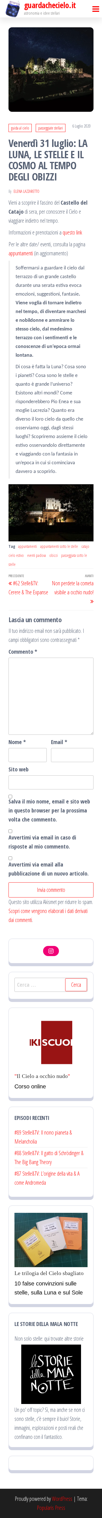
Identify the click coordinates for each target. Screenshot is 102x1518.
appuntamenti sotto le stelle (59, 546)
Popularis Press (51, 1508)
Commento (22, 651)
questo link (72, 232)
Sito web (18, 769)
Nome (17, 742)
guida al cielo (20, 128)
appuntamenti (20, 253)
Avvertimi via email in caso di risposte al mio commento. (42, 842)
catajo (85, 546)
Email (59, 742)
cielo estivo (16, 555)
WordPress (62, 1499)
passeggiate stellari (50, 128)
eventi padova (36, 555)
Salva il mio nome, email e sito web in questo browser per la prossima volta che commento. (49, 810)
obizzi (53, 555)
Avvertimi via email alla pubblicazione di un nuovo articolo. (48, 869)
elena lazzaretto (26, 191)
